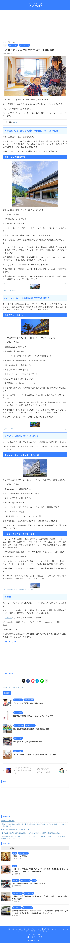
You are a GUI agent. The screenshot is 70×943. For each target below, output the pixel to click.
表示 (15, 122)
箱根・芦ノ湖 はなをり (10, 290)
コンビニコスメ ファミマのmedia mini (27, 742)
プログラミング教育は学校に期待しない (28, 703)
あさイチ (48, 931)
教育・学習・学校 (48, 929)
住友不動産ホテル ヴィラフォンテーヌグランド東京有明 (18, 589)
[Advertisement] (35, 23)
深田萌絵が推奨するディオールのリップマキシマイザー (33, 716)
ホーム (4, 929)
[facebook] (28, 681)
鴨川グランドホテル (9, 428)
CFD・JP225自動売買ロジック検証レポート (16, 829)
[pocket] (33, 681)
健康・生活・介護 (20, 929)
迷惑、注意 (41, 931)
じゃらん (8, 617)
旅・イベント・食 (18, 687)
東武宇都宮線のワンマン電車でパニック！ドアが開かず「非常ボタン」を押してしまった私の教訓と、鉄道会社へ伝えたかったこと (34, 837)
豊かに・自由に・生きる (35, 934)
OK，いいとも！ (35, 6)
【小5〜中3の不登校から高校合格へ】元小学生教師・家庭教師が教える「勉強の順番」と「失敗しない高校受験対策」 (34, 825)
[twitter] (23, 681)
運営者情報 (11, 929)
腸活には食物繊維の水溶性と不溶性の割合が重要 (31, 729)
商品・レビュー (8, 687)
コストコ (39, 929)
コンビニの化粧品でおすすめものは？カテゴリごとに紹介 (34, 755)
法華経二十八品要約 (7, 821)
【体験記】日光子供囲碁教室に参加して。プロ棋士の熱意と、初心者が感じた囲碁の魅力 (30, 833)
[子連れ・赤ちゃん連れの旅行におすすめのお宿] (37, 681)
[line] (42, 681)
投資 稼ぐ (33, 931)
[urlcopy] (46, 681)
